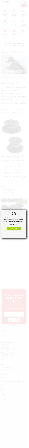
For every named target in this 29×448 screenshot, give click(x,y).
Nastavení (14, 233)
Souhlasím (14, 229)
